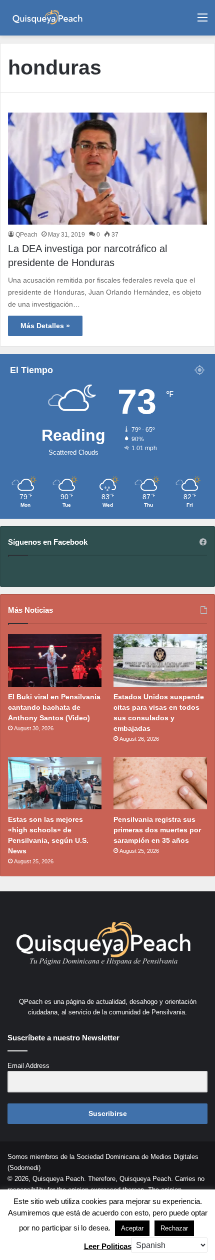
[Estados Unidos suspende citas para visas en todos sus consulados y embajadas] (160, 660)
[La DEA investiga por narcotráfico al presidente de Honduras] (107, 169)
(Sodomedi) (24, 1167)
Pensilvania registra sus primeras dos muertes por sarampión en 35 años (157, 829)
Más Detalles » (45, 326)
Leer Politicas (108, 1246)
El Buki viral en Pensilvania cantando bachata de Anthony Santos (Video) (54, 707)
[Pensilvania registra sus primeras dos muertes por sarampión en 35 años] (160, 783)
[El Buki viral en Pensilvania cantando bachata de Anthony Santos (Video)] (55, 660)
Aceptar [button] (132, 1228)
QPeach (27, 234)
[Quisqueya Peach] (48, 18)
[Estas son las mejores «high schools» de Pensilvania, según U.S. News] (55, 783)
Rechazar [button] (174, 1228)
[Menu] (203, 21)
